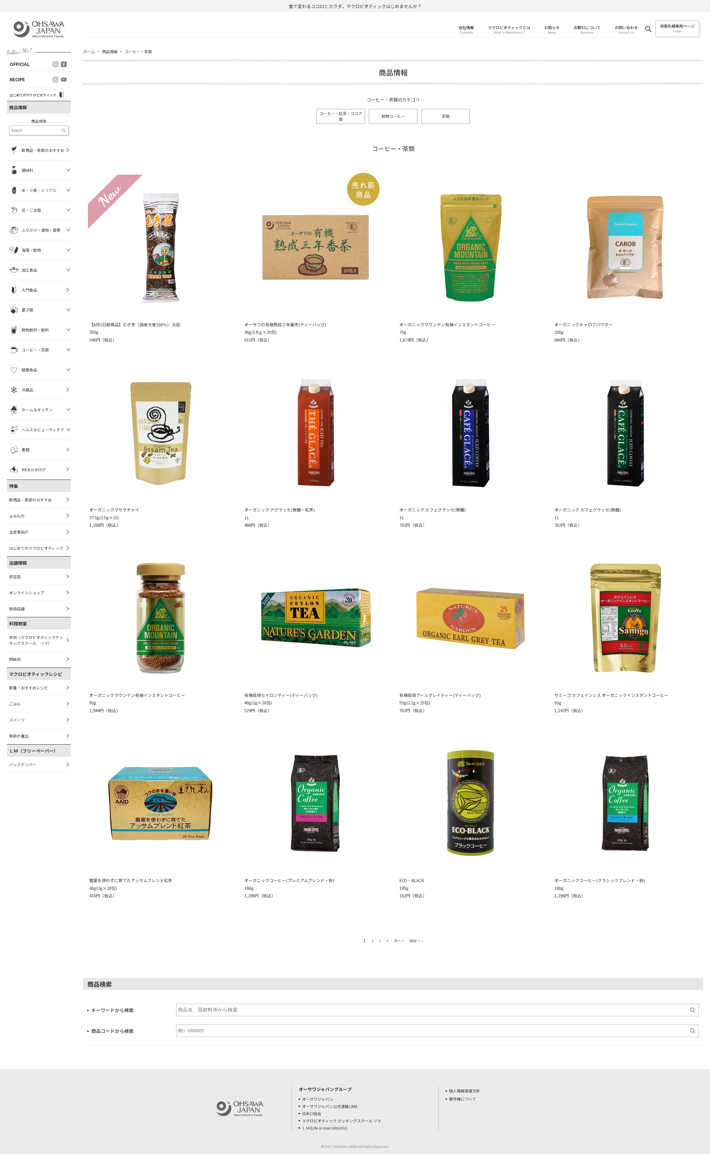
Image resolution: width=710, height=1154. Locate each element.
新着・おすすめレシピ (28, 688)
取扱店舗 (17, 609)
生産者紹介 (19, 532)
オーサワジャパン (317, 1099)
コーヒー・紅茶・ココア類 (341, 116)
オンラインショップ (26, 592)
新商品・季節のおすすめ (30, 500)
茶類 (446, 116)
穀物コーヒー (393, 116)
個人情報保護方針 (464, 1091)
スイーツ (17, 720)
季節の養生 (19, 736)
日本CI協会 (311, 1113)
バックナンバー (22, 764)
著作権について (462, 1099)
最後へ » (416, 940)
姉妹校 (15, 659)
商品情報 (110, 51)
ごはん (15, 704)
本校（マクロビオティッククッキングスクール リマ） (36, 640)
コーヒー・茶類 (138, 51)
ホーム (89, 51)
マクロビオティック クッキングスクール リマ (341, 1121)
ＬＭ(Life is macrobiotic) (324, 1128)
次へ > (399, 940)
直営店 (15, 576)
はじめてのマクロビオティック (36, 548)
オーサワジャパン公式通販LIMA (329, 1106)
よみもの (17, 516)
